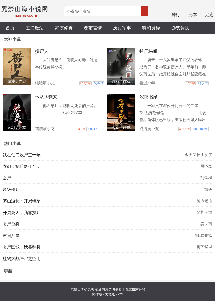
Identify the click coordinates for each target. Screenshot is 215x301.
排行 (176, 14)
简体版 (97, 294)
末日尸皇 (11, 235)
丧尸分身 (11, 224)
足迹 (209, 14)
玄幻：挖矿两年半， (22, 166)
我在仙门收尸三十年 (22, 154)
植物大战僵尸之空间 (22, 258)
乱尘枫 (206, 177)
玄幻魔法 (35, 27)
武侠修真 (64, 27)
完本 (192, 14)
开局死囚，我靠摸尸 (22, 212)
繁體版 (110, 294)
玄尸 (7, 177)
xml (120, 294)
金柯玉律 (204, 212)
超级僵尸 (11, 189)
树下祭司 (204, 247)
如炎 (208, 189)
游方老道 (204, 201)
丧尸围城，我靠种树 (22, 247)
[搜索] (144, 11)
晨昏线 (206, 166)
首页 (10, 27)
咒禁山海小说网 (82, 289)
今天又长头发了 (198, 154)
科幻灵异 (151, 27)
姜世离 (206, 224)
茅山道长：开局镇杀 (22, 201)
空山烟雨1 (203, 235)
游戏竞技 (180, 27)
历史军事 (122, 27)
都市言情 (93, 27)
